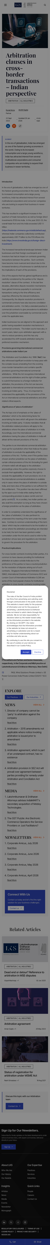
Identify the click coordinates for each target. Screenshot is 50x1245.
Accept (26, 652)
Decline (37, 652)
